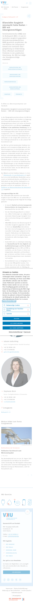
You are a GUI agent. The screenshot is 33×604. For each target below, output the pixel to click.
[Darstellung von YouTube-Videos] (4, 310)
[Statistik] (4, 314)
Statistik (9, 314)
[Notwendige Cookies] (4, 306)
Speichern (16, 318)
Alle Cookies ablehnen (16, 323)
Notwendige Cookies (13, 305)
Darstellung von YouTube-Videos (15, 309)
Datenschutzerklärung (9, 301)
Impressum (27, 332)
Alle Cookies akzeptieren (16, 328)
